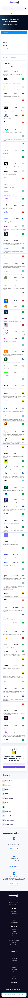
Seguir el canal (14, 848)
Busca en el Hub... (14, 944)
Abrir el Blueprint (14, 866)
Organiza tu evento (14, 922)
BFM (14, 956)
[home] (14, 2)
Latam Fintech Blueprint (14, 985)
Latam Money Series (14, 938)
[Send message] (22, 994)
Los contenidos (14, 915)
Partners (14, 942)
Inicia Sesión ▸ (14, 763)
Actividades (14, 931)
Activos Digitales (14, 962)
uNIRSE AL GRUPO (14, 883)
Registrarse (12, 13)
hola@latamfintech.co (14, 904)
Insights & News (14, 929)
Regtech (14, 976)
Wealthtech (14, 978)
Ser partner (14, 920)
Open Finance (14, 969)
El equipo (14, 918)
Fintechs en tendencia (14, 940)
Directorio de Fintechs (14, 946)
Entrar (22, 13)
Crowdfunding (14, 958)
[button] (4, 13)
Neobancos (14, 967)
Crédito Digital (14, 953)
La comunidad (14, 913)
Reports (14, 935)
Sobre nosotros (14, 911)
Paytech (14, 973)
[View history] (20, 994)
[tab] (14, 32)
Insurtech (14, 965)
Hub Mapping (14, 933)
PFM (14, 971)
